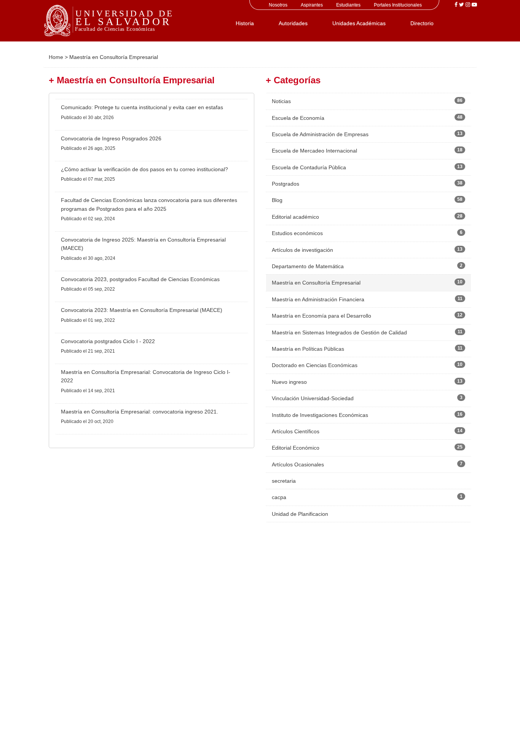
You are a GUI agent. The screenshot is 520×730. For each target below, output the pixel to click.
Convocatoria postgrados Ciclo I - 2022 (108, 341)
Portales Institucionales (398, 5)
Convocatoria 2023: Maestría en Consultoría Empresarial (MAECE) (141, 310)
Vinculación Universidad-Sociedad (313, 398)
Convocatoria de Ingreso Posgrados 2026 (111, 138)
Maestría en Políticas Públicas (308, 349)
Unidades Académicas (359, 23)
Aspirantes (312, 5)
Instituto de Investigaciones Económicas (320, 415)
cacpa (279, 497)
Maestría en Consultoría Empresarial (316, 283)
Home (56, 57)
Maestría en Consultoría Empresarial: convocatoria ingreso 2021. (139, 412)
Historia (245, 23)
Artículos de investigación (302, 250)
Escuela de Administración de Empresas (320, 134)
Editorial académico (295, 217)
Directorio (422, 23)
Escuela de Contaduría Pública (309, 167)
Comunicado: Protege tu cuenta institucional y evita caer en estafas (142, 107)
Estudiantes (348, 5)
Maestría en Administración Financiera (318, 299)
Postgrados (285, 184)
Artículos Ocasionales (298, 464)
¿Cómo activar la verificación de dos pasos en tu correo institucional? (144, 169)
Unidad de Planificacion (300, 514)
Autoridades (293, 23)
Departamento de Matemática (308, 266)
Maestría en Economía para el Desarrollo (321, 316)
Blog (277, 200)
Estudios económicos (297, 233)
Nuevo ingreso (289, 382)
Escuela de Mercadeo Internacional (314, 151)
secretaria (284, 481)
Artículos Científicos (295, 431)
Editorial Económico (295, 448)
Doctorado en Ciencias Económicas (314, 365)
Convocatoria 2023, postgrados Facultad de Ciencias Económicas (140, 279)
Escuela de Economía (298, 118)
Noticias (281, 101)
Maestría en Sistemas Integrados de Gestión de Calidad (339, 332)
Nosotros (278, 5)
